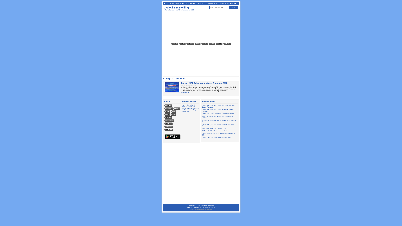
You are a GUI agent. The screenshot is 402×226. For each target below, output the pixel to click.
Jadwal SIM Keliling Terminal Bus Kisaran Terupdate (218, 113)
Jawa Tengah (213, 3)
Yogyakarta (191, 3)
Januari (168, 105)
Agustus (168, 117)
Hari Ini (175, 43)
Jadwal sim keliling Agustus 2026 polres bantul (190, 108)
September (169, 120)
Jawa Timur (224, 3)
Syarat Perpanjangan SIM (174, 3)
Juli (173, 114)
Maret (177, 108)
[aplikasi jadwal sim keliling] (172, 139)
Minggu (227, 43)
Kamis (205, 43)
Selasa (190, 43)
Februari (168, 108)
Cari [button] (234, 7)
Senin (182, 43)
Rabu (197, 43)
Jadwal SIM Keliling (176, 7)
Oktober (168, 123)
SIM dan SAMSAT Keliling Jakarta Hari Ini (215, 131)
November (169, 126)
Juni (167, 114)
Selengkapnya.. (186, 92)
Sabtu (219, 43)
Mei (174, 111)
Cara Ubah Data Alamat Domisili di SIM (214, 128)
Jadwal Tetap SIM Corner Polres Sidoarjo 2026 (216, 137)
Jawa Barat (202, 3)
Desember (169, 129)
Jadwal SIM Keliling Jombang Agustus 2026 (204, 83)
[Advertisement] (201, 27)
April (167, 111)
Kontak (233, 3)
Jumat (212, 43)
